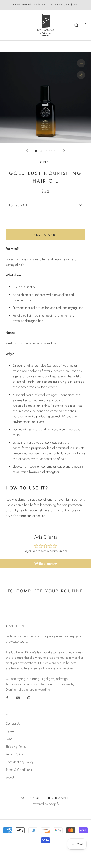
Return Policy (14, 754)
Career (10, 731)
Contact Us (13, 723)
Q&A (9, 739)
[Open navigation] (6, 25)
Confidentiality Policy (19, 762)
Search (10, 777)
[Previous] (27, 150)
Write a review (45, 563)
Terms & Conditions (19, 769)
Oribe (45, 162)
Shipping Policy (16, 746)
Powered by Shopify (45, 804)
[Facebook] (7, 697)
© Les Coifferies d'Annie (45, 798)
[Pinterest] (28, 697)
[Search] (76, 25)
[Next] (64, 150)
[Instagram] (18, 697)
